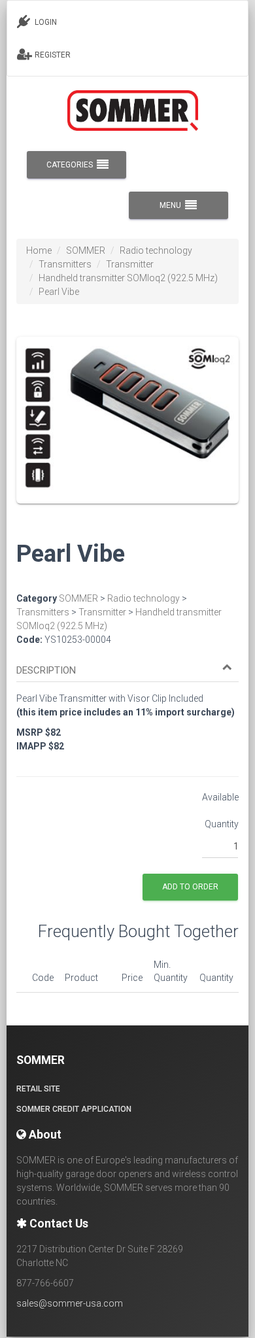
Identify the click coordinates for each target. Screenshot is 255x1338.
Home (39, 250)
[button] (124, 670)
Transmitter (130, 264)
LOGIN (45, 22)
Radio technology (156, 250)
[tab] (127, 664)
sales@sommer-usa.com (69, 1303)
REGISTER (52, 55)
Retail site (38, 1088)
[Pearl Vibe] (127, 429)
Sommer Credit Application (73, 1109)
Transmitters (65, 264)
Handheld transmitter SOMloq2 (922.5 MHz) (128, 278)
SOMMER (85, 250)
